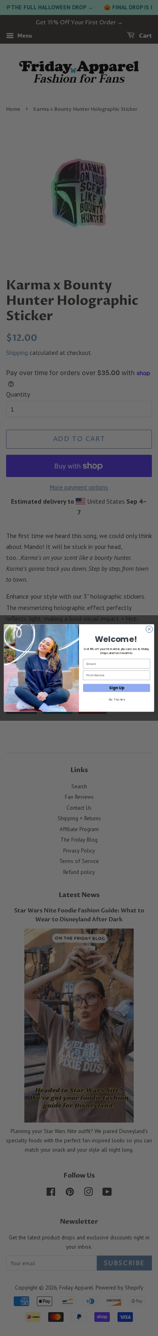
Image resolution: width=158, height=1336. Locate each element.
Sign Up (116, 687)
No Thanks (117, 699)
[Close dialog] (149, 629)
